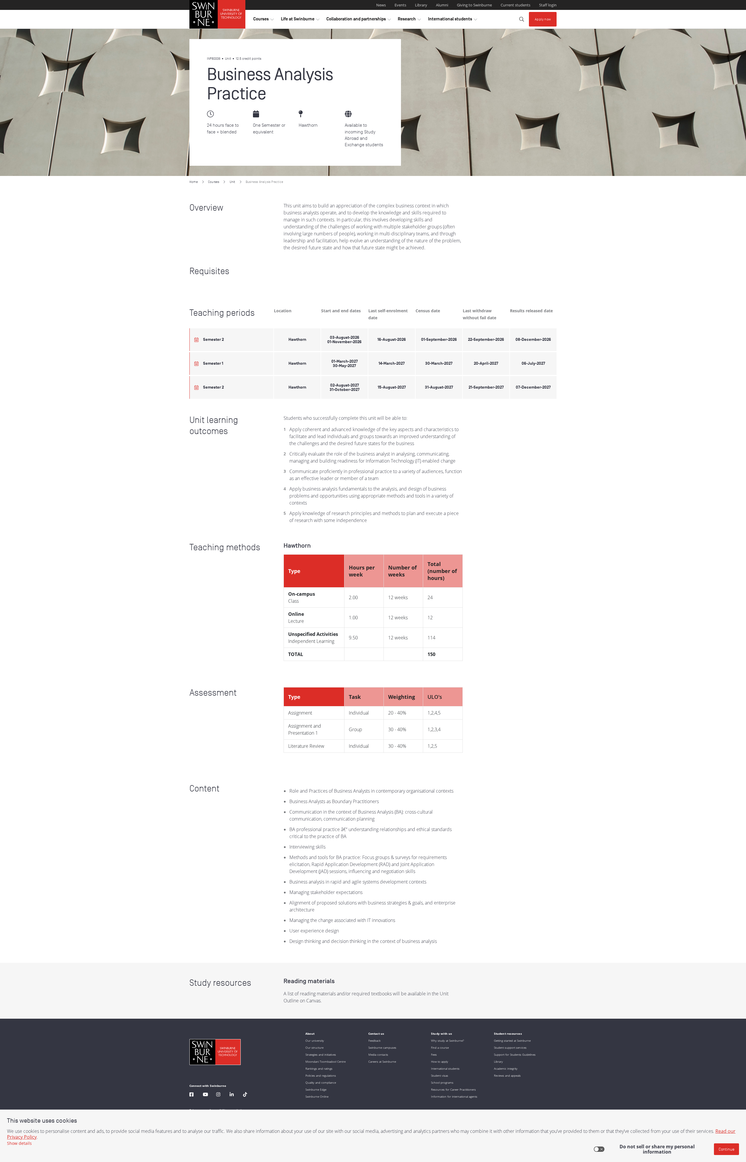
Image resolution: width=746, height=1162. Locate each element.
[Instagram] (218, 1095)
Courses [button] (263, 20)
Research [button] (409, 20)
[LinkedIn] (232, 1095)
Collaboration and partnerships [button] (358, 20)
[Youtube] (205, 1095)
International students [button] (452, 20)
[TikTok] (245, 1095)
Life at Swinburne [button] (300, 20)
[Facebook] (191, 1095)
